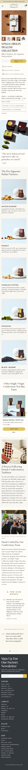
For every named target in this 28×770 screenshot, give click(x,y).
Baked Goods (6, 746)
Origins (4, 704)
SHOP (3, 736)
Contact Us (5, 686)
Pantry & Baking (7, 753)
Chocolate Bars (7, 748)
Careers (4, 710)
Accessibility (6, 696)
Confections (5, 755)
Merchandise (6, 757)
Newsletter (5, 726)
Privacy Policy (6, 688)
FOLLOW (4, 724)
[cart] (25, 6)
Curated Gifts (6, 738)
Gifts (3, 740)
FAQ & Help (5, 684)
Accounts (4, 730)
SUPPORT (4, 681)
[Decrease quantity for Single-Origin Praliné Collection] (3, 61)
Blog (3, 714)
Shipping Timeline (7, 694)
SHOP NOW (14, 429)
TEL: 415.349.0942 (7, 690)
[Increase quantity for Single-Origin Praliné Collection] (8, 61)
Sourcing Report (7, 719)
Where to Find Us (7, 708)
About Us (4, 706)
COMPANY (5, 702)
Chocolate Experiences (10, 744)
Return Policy (6, 692)
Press (3, 712)
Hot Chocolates (7, 750)
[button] (2, 6)
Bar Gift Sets (6, 742)
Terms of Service (7, 716)
